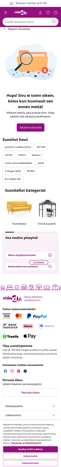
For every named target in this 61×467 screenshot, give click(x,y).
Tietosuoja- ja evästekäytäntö (26, 443)
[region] (30, 443)
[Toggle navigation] (5, 12)
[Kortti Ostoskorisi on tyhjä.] (55, 12)
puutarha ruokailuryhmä (18, 146)
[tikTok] (25, 371)
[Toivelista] (47, 12)
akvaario (36, 154)
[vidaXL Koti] (21, 12)
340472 (22, 154)
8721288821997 (13, 179)
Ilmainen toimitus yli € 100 (30, 3)
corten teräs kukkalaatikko (18, 162)
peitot (41, 162)
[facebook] (5, 371)
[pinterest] (18, 371)
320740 (8, 154)
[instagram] (12, 371)
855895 (30, 171)
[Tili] (40, 12)
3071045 (41, 146)
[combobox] (30, 22)
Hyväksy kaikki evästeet (30, 449)
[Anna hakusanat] (53, 21)
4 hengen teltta (13, 171)
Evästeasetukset (30, 463)
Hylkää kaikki (30, 456)
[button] (30, 406)
